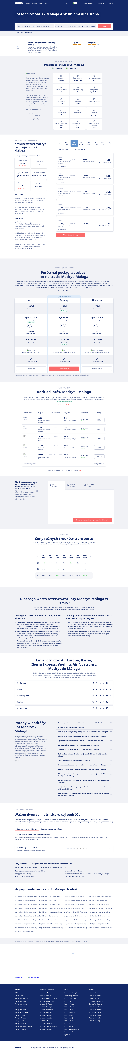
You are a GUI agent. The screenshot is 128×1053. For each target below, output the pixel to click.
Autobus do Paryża (46, 1007)
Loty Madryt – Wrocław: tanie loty (100, 896)
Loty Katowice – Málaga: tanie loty (75, 924)
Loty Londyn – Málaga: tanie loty (99, 920)
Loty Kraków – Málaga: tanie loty (99, 916)
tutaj (79, 470)
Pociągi (28, 3)
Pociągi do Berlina (21, 1007)
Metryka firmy (36, 1048)
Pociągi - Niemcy (20, 1015)
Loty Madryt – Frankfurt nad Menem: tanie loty (104, 908)
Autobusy (34, 3)
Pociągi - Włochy (20, 1023)
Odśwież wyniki (62, 405)
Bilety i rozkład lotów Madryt (24, 877)
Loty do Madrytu (70, 998)
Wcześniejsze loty (31, 464)
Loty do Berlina (69, 1007)
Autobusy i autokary (47, 989)
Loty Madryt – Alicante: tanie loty (25, 908)
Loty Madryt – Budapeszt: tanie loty (50, 912)
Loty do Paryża (69, 1004)
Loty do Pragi (68, 1010)
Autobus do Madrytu (47, 1001)
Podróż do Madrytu (95, 1010)
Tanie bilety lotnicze (71, 996)
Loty (40, 3)
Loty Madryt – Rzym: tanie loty (98, 900)
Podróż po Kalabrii (95, 1007)
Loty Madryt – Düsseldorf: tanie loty (75, 912)
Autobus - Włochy (46, 1023)
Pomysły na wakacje (96, 1001)
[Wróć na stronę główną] (20, 3)
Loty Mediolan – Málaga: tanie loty (26, 928)
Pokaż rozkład (22, 188)
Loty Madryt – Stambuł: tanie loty (99, 904)
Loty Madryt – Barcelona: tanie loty (75, 900)
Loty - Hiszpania (69, 1012)
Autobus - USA (44, 1021)
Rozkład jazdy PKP (21, 996)
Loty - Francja (68, 1018)
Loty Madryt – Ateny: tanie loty (74, 904)
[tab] (64, 149)
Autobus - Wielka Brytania (48, 1026)
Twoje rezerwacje (88, 3)
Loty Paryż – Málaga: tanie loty (49, 920)
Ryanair (67, 1035)
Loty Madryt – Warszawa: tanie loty (26, 896)
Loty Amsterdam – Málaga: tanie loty (51, 928)
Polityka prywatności (67, 1048)
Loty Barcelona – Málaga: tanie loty (50, 924)
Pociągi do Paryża (21, 1004)
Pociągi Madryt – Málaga (23, 874)
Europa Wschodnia (95, 1004)
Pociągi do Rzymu (21, 1001)
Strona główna (19, 941)
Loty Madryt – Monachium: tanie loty (51, 908)
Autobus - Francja (46, 1018)
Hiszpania (29, 941)
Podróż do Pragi (94, 1021)
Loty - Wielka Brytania (71, 1029)
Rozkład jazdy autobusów (48, 998)
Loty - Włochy (68, 1026)
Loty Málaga (39, 941)
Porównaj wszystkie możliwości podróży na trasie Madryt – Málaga (87, 874)
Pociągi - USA (19, 1021)
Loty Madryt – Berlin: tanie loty (49, 900)
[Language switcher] (76, 3)
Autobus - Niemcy (46, 1015)
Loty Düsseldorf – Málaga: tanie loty (100, 928)
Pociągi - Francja (20, 1018)
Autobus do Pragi (46, 1012)
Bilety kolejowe (20, 993)
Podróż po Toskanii (95, 996)
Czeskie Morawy (94, 998)
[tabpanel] (81, 507)
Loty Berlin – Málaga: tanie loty (25, 924)
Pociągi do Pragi (20, 1010)
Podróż (91, 989)
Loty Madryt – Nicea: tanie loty (49, 916)
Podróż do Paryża (95, 1015)
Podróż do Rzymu (95, 1012)
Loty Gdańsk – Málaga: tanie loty (25, 920)
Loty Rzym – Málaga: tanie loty (98, 924)
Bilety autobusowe (46, 996)
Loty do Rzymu (69, 1001)
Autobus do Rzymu (46, 1004)
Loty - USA (67, 1023)
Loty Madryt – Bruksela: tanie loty (25, 912)
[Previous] (37, 556)
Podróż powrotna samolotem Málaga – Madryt (30, 871)
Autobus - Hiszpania (46, 993)
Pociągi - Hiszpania (21, 1012)
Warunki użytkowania (50, 1048)
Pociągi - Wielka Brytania (23, 1026)
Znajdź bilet (22, 166)
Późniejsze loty (98, 464)
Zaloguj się (110, 3)
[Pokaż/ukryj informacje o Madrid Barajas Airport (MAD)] (110, 849)
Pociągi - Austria (20, 1029)
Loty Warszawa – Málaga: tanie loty (75, 916)
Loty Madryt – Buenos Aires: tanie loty (27, 916)
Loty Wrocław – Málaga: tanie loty (75, 920)
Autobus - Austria (46, 1029)
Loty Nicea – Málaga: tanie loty (24, 932)
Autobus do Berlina (46, 1010)
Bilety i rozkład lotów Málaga (74, 877)
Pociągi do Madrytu (21, 998)
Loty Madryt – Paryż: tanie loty (74, 896)
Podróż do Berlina (95, 1018)
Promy (46, 3)
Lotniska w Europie (70, 993)
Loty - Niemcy (69, 1015)
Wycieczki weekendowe (97, 993)
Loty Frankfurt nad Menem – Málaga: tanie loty (79, 928)
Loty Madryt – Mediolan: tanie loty (26, 904)
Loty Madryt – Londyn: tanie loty (25, 900)
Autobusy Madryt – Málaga (73, 871)
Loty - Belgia (68, 1021)
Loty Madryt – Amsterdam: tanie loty (51, 904)
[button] (60, 26)
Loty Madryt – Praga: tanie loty (74, 908)
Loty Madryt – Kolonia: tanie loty (99, 912)
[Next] (110, 143)
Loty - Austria (68, 1032)
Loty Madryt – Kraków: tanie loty (49, 896)
